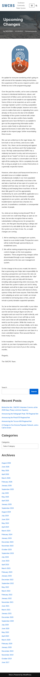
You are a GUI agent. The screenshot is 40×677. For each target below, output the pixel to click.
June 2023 (5, 561)
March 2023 (6, 568)
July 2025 (5, 493)
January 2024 (7, 538)
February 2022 (7, 595)
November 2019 (7, 655)
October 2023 (7, 549)
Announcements (31, 31)
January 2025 (7, 504)
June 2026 (5, 467)
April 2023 (5, 564)
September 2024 (8, 508)
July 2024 (5, 516)
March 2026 (6, 478)
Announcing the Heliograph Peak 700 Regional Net (20, 414)
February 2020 (7, 643)
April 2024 (5, 527)
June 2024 (5, 519)
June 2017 (5, 662)
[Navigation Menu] (31, 5)
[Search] (36, 5)
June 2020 (5, 628)
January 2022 (7, 598)
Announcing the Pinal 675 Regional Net (16, 417)
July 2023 (5, 557)
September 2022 (8, 583)
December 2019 (7, 651)
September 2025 (8, 489)
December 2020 (7, 617)
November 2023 (7, 546)
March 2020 (6, 640)
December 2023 (7, 542)
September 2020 (8, 621)
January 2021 (7, 613)
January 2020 (7, 647)
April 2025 (5, 501)
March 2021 (6, 610)
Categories (6, 442)
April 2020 (5, 636)
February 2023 (7, 572)
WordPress (27, 675)
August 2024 (6, 512)
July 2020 (5, 625)
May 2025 (5, 497)
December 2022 (7, 580)
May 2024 (5, 523)
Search (4, 387)
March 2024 (6, 531)
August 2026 (6, 463)
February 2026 (7, 482)
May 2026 (5, 470)
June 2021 (5, 606)
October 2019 (7, 659)
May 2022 (5, 587)
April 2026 (5, 474)
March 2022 (6, 591)
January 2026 (7, 485)
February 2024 (7, 534)
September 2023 (8, 553)
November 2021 (7, 602)
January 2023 (7, 576)
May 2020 (5, 632)
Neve (11, 675)
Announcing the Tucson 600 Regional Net (17, 421)
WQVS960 (9, 31)
